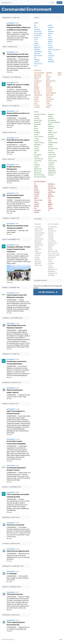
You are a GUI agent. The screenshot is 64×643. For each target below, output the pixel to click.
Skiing (50, 140)
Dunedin (50, 233)
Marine (48, 83)
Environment (11, 23)
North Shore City (53, 253)
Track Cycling (52, 161)
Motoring (49, 87)
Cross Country (38, 136)
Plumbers (49, 91)
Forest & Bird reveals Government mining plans (16, 442)
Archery (36, 116)
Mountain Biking (39, 175)
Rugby (50, 130)
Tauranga (51, 263)
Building (36, 87)
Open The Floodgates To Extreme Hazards (16, 412)
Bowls (36, 128)
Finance (36, 101)
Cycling (36, 140)
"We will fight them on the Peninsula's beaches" (16, 327)
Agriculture (37, 77)
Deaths (36, 43)
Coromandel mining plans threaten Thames (16, 469)
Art (35, 184)
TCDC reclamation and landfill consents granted (18, 496)
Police (50, 37)
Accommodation (39, 73)
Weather (50, 59)
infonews (51, 27)
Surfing (50, 150)
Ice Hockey (37, 161)
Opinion (50, 33)
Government (38, 63)
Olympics (51, 118)
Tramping (51, 163)
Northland (38, 249)
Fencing (36, 146)
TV (49, 210)
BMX (35, 126)
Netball (50, 116)
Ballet (36, 186)
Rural (49, 43)
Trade (48, 103)
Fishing (36, 148)
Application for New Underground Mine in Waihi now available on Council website (18, 27)
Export (36, 99)
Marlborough (39, 245)
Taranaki (37, 255)
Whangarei (51, 275)
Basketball (37, 124)
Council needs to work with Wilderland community (16, 296)
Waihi (9, 32)
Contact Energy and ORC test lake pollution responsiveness (18, 55)
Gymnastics (37, 154)
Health (50, 25)
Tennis (50, 158)
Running (50, 134)
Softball (50, 144)
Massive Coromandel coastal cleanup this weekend (17, 227)
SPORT (36, 112)
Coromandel (12, 59)
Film (35, 208)
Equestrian (37, 144)
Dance (36, 198)
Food (35, 103)
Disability (37, 49)
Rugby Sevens (52, 132)
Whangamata (12, 145)
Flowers (36, 61)
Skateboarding (52, 138)
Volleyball (51, 167)
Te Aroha (10, 89)
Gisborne (37, 237)
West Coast (38, 265)
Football (36, 150)
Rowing (50, 128)
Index (60, 639)
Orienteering (52, 120)
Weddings (51, 61)
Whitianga (11, 254)
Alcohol (36, 79)
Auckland (38, 227)
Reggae (50, 204)
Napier (50, 247)
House (50, 190)
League (36, 167)
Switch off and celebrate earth (18, 551)
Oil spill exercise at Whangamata (14, 168)
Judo (35, 163)
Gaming (36, 212)
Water (60, 73)
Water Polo (51, 169)
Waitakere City (52, 269)
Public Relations (51, 93)
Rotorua (50, 259)
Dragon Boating (39, 142)
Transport (51, 55)
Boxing (36, 130)
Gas (47, 75)
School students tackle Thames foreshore (15, 196)
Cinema (36, 190)
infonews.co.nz (6, 2)
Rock (49, 206)
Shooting (51, 136)
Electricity (37, 93)
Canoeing (37, 132)
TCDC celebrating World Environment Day (16, 623)
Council (36, 37)
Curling (36, 138)
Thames (10, 200)
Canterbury (38, 231)
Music (50, 194)
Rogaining (51, 126)
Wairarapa (38, 261)
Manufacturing (50, 81)
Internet (48, 77)
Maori (50, 29)
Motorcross (37, 171)
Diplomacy (37, 47)
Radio (50, 202)
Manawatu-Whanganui (38, 242)
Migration (51, 31)
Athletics (36, 118)
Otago (36, 251)
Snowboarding (52, 142)
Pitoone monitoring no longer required (15, 391)
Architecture (38, 81)
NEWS (36, 23)
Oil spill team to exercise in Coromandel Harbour (16, 363)
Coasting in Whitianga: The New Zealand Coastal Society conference (18, 249)
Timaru (50, 265)
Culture (36, 196)
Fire (35, 57)
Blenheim (51, 229)
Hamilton (51, 237)
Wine (59, 75)
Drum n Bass (38, 200)
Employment (38, 95)
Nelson (37, 247)
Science (50, 47)
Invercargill (51, 241)
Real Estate (49, 95)
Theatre (50, 208)
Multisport (51, 114)
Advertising (37, 75)
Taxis (49, 51)
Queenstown (52, 257)
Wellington (38, 263)
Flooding (36, 59)
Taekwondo (51, 156)
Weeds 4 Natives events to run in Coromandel (18, 114)
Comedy (36, 194)
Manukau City (52, 243)
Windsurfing (52, 173)
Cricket (36, 134)
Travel (50, 57)
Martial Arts (37, 169)
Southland (38, 253)
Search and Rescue (54, 49)
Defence (36, 45)
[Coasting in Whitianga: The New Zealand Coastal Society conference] (19, 273)
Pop (49, 198)
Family (36, 202)
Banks (36, 85)
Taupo (50, 261)
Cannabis (37, 29)
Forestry (36, 105)
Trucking (49, 105)
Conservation (38, 33)
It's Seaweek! (12, 573)
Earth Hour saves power (15, 525)
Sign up (59, 2)
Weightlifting (52, 171)
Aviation (36, 83)
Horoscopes (52, 188)
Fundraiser (37, 210)
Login (52, 2)
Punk (49, 200)
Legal (47, 79)
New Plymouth (52, 251)
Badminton (37, 122)
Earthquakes (38, 51)
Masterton (51, 245)
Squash (50, 146)
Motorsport (37, 173)
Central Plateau (39, 233)
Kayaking (37, 165)
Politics (50, 39)
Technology (50, 99)
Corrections (37, 35)
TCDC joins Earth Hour (15, 594)
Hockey (36, 156)
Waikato (37, 259)
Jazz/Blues (51, 192)
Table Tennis (52, 154)
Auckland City (52, 227)
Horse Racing (38, 158)
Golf (35, 152)
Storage (48, 97)
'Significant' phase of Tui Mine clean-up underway (18, 86)
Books (36, 188)
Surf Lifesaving (53, 148)
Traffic (50, 53)
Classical (36, 192)
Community (37, 31)
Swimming (51, 152)
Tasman (37, 257)
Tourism (48, 101)
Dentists (36, 89)
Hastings (50, 239)
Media (48, 85)
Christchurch (52, 231)
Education (37, 53)
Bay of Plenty (39, 229)
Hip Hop (50, 186)
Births (36, 27)
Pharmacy (49, 89)
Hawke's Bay (39, 239)
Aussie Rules (38, 120)
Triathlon (51, 165)
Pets (49, 35)
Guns (35, 66)
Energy (36, 97)
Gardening (51, 184)
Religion (50, 41)
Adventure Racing (39, 114)
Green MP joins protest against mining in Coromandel (18, 141)
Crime (36, 41)
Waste (48, 107)
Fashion (36, 204)
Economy (37, 91)
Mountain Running (40, 177)
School (50, 45)
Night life (51, 196)
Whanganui (51, 271)
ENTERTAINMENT (40, 181)
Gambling (49, 73)
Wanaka (50, 267)
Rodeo (50, 124)
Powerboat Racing (54, 122)
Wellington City (52, 273)
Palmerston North (53, 255)
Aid (35, 25)
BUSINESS (37, 70)
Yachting (50, 175)
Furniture (37, 107)
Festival (36, 206)
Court (36, 39)
